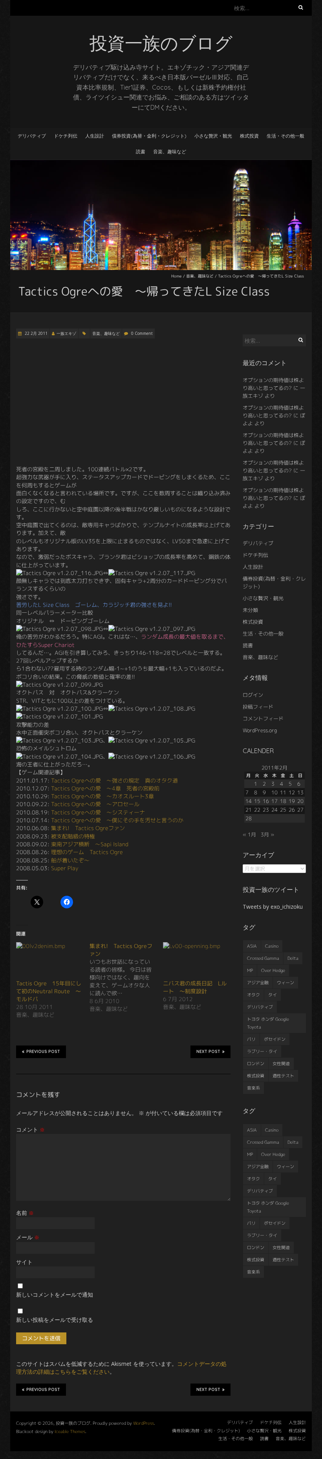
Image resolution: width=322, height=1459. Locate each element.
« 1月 (249, 834)
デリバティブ (32, 136)
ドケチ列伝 (65, 136)
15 (257, 801)
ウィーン (285, 982)
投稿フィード (258, 706)
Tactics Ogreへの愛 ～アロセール (95, 804)
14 (248, 801)
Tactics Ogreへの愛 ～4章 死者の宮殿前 (105, 788)
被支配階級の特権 (73, 836)
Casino (271, 946)
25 (283, 809)
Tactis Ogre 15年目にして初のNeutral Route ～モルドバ (48, 991)
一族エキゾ (66, 333)
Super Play (65, 868)
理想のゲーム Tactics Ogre (87, 852)
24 (274, 809)
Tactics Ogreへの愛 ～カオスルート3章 (102, 796)
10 (274, 792)
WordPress (143, 1423)
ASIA (252, 946)
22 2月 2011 (36, 333)
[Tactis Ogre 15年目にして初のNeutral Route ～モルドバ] (49, 960)
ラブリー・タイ (262, 1051)
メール (27, 1237)
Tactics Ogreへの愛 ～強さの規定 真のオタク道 (114, 780)
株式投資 (249, 136)
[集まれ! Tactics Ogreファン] (126, 977)
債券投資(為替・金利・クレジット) (149, 136)
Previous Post (43, 1051)
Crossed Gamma (263, 958)
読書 (140, 151)
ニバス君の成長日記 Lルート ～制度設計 (195, 987)
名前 (25, 1212)
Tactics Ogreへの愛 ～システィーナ (98, 812)
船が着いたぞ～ (70, 860)
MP (250, 970)
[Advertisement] (123, 402)
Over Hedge (273, 970)
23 (266, 809)
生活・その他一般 (285, 136)
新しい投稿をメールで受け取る (54, 1319)
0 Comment (142, 333)
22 (257, 809)
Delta (292, 958)
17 (274, 801)
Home (176, 276)
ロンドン (255, 1063)
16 (266, 801)
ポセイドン (274, 1039)
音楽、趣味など (169, 151)
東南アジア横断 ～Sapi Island (89, 844)
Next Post (208, 1051)
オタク (253, 995)
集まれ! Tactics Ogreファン (88, 828)
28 (248, 818)
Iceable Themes (70, 1431)
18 (283, 801)
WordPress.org (260, 730)
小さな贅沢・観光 (213, 136)
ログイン (253, 694)
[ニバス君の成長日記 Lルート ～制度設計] (196, 960)
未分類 (250, 610)
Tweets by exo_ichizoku (273, 906)
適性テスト (283, 1076)
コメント (30, 1129)
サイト (24, 1262)
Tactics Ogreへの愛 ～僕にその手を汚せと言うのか (117, 820)
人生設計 (94, 136)
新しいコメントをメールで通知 (54, 1294)
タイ (272, 995)
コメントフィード (263, 718)
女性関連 (281, 1063)
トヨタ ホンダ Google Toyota (268, 1023)
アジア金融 (258, 982)
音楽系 (253, 1088)
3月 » (267, 834)
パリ (251, 1039)
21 (248, 809)
